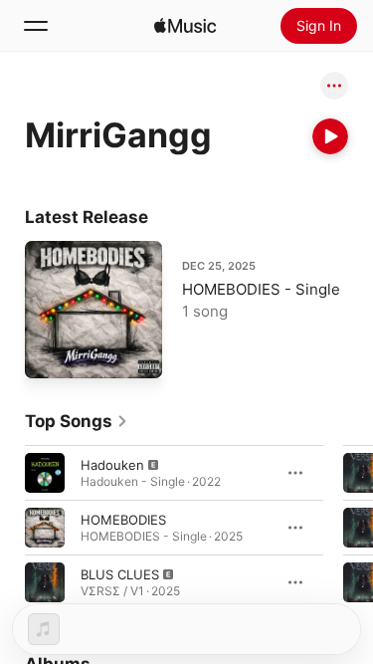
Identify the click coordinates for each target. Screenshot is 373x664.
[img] (185, 26)
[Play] (330, 136)
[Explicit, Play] (45, 472)
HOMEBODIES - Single (261, 289)
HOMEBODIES (123, 519)
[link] (76, 421)
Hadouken (112, 464)
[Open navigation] (36, 26)
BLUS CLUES (120, 573)
